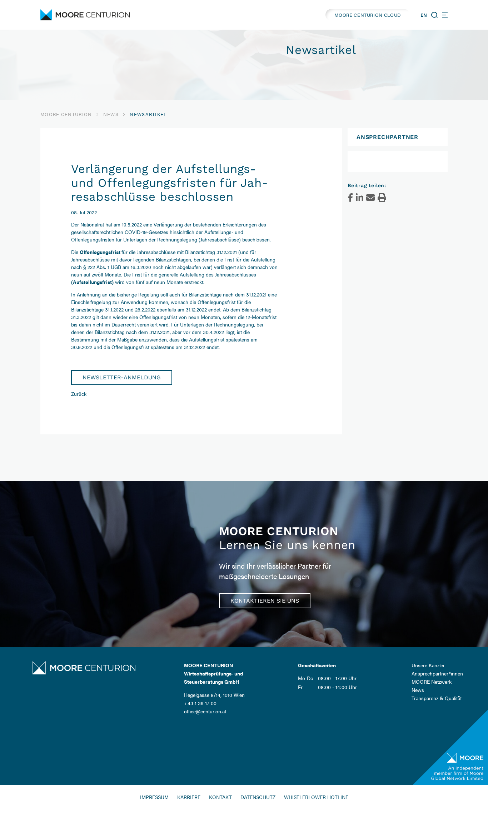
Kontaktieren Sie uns (264, 600)
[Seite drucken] (382, 197)
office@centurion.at (205, 711)
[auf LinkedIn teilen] (359, 197)
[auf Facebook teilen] (350, 197)
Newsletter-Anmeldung (122, 377)
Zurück (78, 393)
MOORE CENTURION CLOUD (367, 14)
